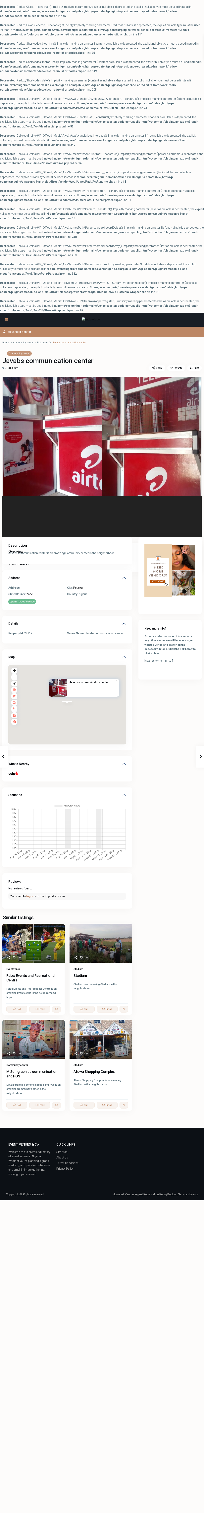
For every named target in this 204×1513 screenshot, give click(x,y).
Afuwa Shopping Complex (94, 1071)
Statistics (15, 795)
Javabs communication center (89, 682)
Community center (23, 342)
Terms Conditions (67, 1163)
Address (14, 578)
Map (11, 657)
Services (183, 1194)
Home (5, 342)
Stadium (78, 969)
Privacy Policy (65, 1168)
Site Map (62, 1152)
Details (13, 623)
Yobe (29, 594)
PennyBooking (168, 1194)
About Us (62, 1157)
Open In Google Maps (22, 601)
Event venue (13, 969)
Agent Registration (147, 1194)
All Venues (127, 1194)
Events (193, 1194)
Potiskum (42, 342)
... (15, 997)
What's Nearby (18, 764)
